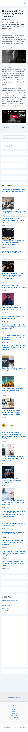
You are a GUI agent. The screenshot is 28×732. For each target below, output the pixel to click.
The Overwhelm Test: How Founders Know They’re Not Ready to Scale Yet (11, 307)
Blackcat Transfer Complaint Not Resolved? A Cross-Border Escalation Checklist (13, 242)
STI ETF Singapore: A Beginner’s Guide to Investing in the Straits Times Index (13, 502)
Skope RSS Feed (6, 605)
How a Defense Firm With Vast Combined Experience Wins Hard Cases (13, 563)
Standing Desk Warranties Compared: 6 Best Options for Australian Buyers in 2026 (12, 412)
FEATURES (14, 707)
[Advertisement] (14, 641)
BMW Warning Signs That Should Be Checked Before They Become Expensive (13, 347)
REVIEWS (14, 711)
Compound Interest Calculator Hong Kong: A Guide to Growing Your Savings (13, 458)
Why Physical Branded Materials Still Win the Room (13, 317)
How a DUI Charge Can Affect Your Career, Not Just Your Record (14, 286)
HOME (14, 706)
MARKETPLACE (14, 715)
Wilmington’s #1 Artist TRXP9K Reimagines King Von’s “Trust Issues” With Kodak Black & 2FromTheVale (12, 276)
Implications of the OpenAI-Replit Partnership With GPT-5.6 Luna (13, 190)
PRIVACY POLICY (14, 719)
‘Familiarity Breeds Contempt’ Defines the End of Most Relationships (12, 253)
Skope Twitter (5, 608)
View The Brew (6, 610)
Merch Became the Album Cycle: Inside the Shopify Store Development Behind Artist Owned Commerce (13, 513)
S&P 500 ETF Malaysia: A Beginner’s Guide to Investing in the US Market (13, 480)
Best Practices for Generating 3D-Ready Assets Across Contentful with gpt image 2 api (14, 553)
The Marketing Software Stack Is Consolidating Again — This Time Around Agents (13, 326)
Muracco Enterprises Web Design (10, 600)
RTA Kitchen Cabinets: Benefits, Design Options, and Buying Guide (14, 211)
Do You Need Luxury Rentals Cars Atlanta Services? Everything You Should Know (13, 337)
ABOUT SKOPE (14, 717)
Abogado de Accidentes (14, 697)
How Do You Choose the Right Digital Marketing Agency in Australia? (12, 542)
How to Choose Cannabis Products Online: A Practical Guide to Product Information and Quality (13, 435)
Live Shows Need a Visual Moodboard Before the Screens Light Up (13, 220)
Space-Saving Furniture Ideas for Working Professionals (13, 369)
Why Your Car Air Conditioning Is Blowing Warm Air (13, 524)
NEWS (14, 709)
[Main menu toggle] (24, 3)
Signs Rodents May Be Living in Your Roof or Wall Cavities (13, 533)
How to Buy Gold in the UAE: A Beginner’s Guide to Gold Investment (12, 390)
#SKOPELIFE (14, 713)
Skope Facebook (6, 603)
